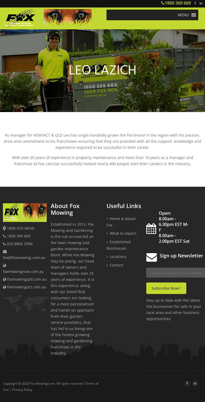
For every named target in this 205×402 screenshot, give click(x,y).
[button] (183, 15)
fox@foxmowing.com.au (24, 257)
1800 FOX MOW (20, 228)
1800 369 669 (178, 3)
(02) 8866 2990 (20, 243)
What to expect (123, 233)
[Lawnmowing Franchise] (53, 19)
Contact (116, 265)
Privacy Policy (22, 389)
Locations (118, 256)
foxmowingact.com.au (26, 286)
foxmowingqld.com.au (26, 279)
